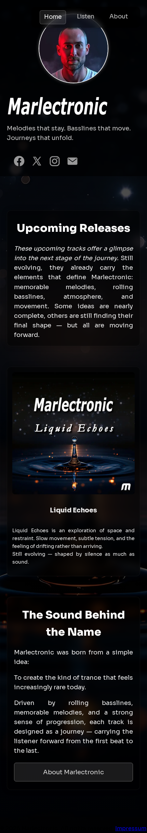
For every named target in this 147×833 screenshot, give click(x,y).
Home (53, 16)
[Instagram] (54, 162)
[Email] (72, 162)
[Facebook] (19, 162)
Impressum (130, 828)
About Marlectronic (73, 772)
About (118, 16)
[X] (36, 162)
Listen (85, 16)
